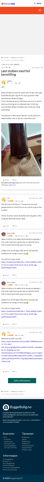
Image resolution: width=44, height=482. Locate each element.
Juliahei (9, 81)
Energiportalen (27, 450)
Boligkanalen (26, 441)
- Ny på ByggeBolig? (9, 445)
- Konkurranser (8, 441)
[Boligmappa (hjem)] (8, 3)
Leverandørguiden (28, 445)
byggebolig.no (26, 420)
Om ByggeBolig (8, 459)
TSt (8, 198)
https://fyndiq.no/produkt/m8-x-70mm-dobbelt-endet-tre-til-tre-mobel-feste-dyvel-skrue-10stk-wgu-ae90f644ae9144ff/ (21, 265)
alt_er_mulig (11, 233)
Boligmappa (26, 437)
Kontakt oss (7, 461)
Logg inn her (12, 185)
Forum (5, 437)
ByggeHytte (26, 443)
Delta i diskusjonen (22, 380)
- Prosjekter (7, 439)
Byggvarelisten (27, 447)
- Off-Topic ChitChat (10, 447)
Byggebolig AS (16, 478)
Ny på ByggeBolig (8, 463)
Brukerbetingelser (9, 465)
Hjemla (24, 439)
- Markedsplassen (9, 443)
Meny (39, 3)
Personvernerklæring (10, 470)
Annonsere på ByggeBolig (11, 467)
